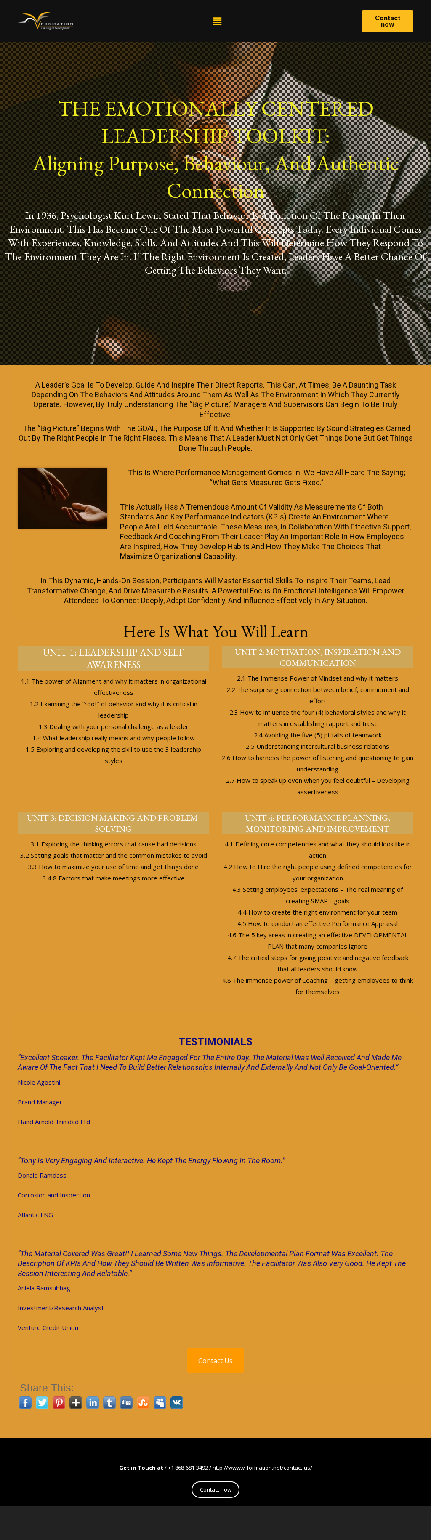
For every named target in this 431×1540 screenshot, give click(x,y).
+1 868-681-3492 (188, 1467)
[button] (217, 21)
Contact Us (215, 1360)
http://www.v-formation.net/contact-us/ (262, 1467)
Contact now (215, 1489)
